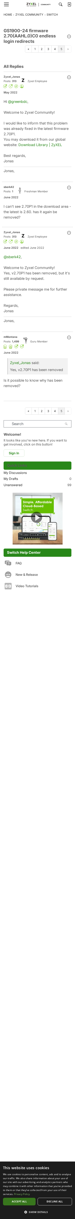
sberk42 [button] (9, 187)
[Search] (60, 4)
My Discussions (15, 473)
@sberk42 (12, 257)
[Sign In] (69, 4)
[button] (69, 36)
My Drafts (37, 479)
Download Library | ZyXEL (40, 145)
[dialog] (37, 1190)
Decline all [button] (55, 1201)
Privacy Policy (22, 1194)
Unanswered (37, 485)
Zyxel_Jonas (20, 363)
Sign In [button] (14, 453)
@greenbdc (17, 101)
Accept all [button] (19, 1201)
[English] (37, 4)
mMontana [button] (10, 336)
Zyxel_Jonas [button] (12, 76)
